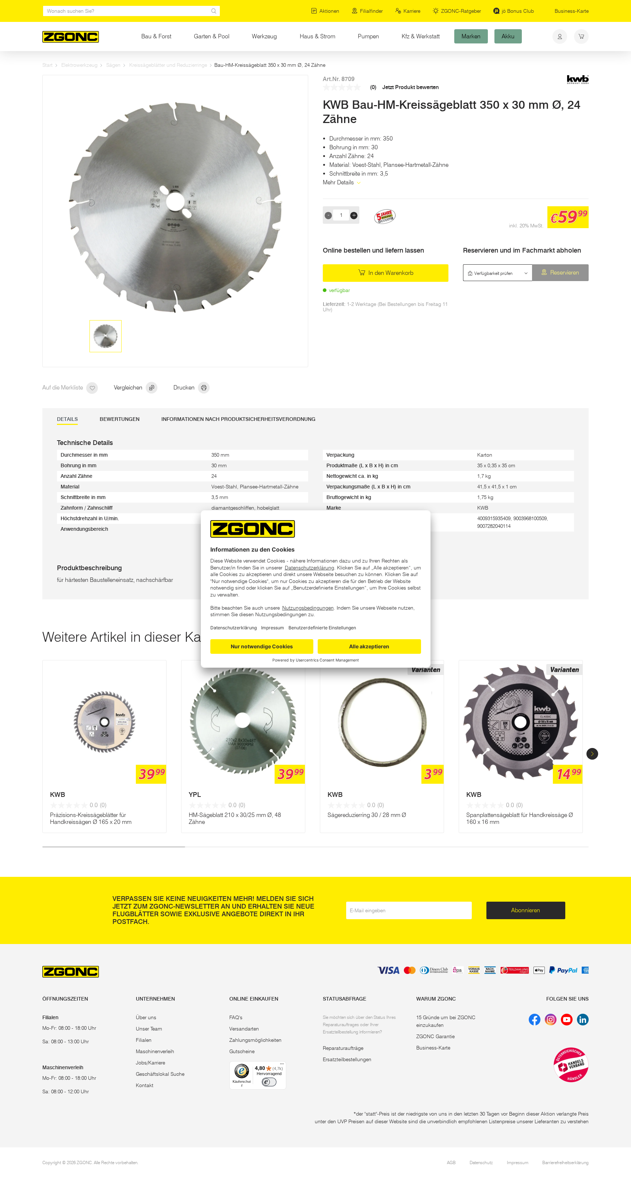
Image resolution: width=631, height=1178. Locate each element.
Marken (471, 36)
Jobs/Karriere (150, 1063)
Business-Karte (572, 11)
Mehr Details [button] (339, 182)
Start (47, 65)
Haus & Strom (317, 36)
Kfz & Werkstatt (421, 36)
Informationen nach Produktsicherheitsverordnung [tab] (238, 419)
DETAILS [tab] (67, 419)
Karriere (412, 11)
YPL (195, 795)
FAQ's (235, 1017)
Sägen (113, 65)
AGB (451, 1162)
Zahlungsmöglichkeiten (255, 1040)
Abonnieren (525, 910)
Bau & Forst (156, 36)
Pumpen (368, 36)
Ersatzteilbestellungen (347, 1059)
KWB (57, 795)
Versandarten (244, 1029)
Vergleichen (129, 387)
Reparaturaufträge (343, 1048)
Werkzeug (264, 36)
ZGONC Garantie (435, 1036)
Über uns (146, 1017)
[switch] (269, 1082)
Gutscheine (242, 1051)
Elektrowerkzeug (79, 65)
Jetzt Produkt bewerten (410, 87)
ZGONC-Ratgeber (461, 11)
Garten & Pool (211, 36)
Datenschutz (481, 1162)
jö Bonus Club (518, 11)
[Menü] (282, 1065)
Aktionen (329, 11)
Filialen (144, 1040)
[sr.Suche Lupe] (214, 11)
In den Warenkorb (390, 272)
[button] (592, 754)
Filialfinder (371, 11)
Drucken (184, 387)
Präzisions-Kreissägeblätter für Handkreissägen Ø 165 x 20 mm (90, 818)
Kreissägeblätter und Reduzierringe (168, 65)
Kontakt (144, 1085)
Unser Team (149, 1029)
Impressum (517, 1162)
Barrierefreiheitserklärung (565, 1162)
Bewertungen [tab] (119, 419)
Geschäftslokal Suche (160, 1074)
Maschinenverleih (155, 1051)
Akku (508, 36)
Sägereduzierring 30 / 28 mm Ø (367, 814)
